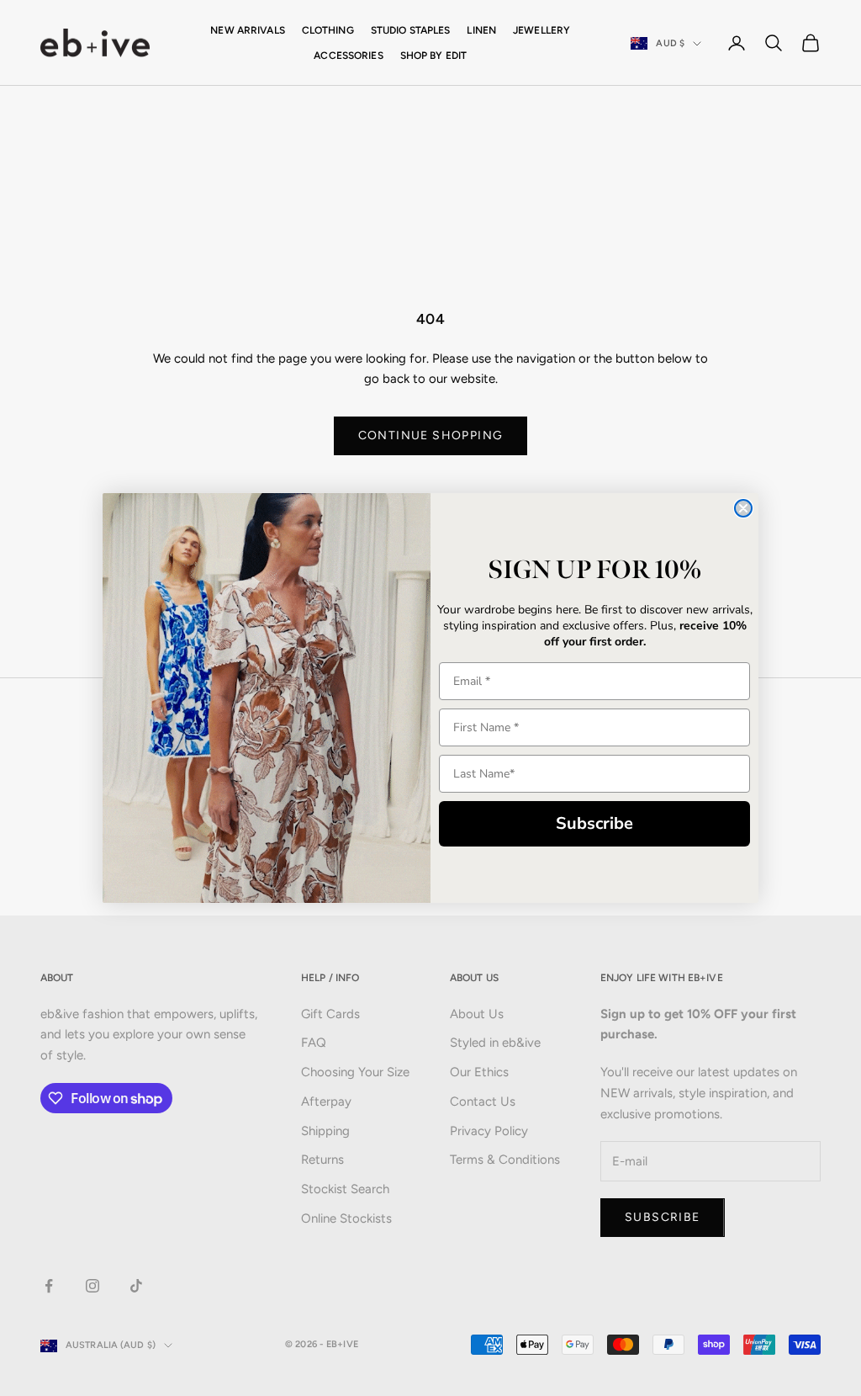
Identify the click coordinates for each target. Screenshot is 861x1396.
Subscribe (594, 823)
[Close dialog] (743, 508)
